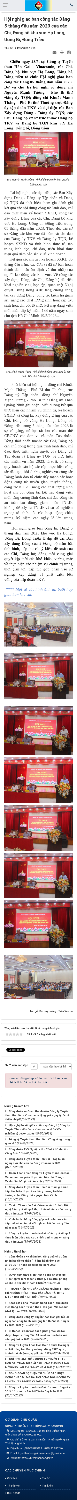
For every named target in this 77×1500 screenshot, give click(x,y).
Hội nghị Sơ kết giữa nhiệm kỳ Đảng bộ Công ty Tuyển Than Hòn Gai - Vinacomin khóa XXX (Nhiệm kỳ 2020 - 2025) (37, 1129)
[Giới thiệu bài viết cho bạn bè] (55, 52)
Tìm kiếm (47, 1485)
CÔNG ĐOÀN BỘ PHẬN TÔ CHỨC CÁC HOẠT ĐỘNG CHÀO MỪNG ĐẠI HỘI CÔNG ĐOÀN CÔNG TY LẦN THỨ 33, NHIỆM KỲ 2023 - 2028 (37, 1377)
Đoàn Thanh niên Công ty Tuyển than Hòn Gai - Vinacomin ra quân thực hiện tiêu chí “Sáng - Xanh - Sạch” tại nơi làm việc (38, 1177)
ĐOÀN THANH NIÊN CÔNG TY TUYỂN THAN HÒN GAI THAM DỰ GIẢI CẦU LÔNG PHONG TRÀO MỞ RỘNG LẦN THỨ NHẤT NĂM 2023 (37, 1363)
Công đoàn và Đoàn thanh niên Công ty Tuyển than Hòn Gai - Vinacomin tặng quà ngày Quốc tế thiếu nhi (37, 1115)
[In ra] (62, 52)
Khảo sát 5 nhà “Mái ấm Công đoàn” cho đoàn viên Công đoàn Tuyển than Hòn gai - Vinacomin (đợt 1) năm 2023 (36, 1307)
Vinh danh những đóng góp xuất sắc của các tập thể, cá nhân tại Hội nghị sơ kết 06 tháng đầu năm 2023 (37, 1223)
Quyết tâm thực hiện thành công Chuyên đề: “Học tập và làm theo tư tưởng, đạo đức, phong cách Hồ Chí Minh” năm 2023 (36, 1279)
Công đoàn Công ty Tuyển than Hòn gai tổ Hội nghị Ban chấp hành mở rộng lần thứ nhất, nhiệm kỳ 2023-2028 (37, 1321)
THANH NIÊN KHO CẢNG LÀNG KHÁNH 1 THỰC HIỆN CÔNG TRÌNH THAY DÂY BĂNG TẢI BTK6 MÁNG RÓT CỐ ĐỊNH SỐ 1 (37, 1293)
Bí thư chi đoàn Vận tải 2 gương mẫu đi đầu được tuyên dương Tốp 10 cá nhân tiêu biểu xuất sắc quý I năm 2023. (37, 1335)
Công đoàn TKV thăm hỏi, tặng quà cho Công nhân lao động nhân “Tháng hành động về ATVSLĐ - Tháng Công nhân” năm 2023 (36, 1260)
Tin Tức (46, 1478)
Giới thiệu (12, 1478)
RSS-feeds (13, 1492)
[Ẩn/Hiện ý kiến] (34, 1066)
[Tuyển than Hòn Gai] (38, 5)
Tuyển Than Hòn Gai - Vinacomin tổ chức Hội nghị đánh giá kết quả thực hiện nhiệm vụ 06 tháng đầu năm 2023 (38, 1209)
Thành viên (13, 1485)
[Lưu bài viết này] (69, 52)
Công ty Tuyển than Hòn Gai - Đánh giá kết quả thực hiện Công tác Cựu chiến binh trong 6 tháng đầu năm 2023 (37, 1237)
